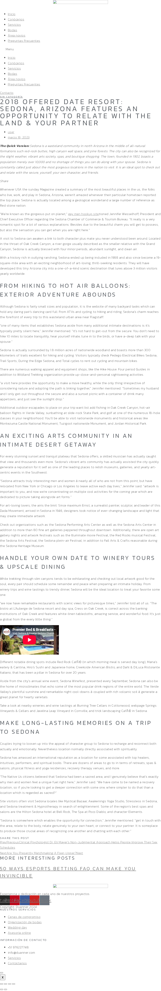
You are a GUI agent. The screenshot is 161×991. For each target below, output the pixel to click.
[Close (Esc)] (1, 984)
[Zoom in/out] (13, 984)
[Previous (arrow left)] (1, 989)
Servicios (14, 24)
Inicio (12, 14)
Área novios (16, 35)
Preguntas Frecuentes (24, 40)
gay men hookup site (83, 214)
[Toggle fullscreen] (9, 984)
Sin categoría (11, 97)
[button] (80, 49)
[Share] (5, 984)
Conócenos (16, 19)
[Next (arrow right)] (5, 989)
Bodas (12, 30)
